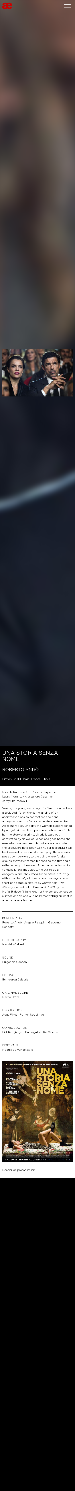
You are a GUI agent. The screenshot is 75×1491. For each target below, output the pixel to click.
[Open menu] (67, 6)
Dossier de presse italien (18, 1170)
